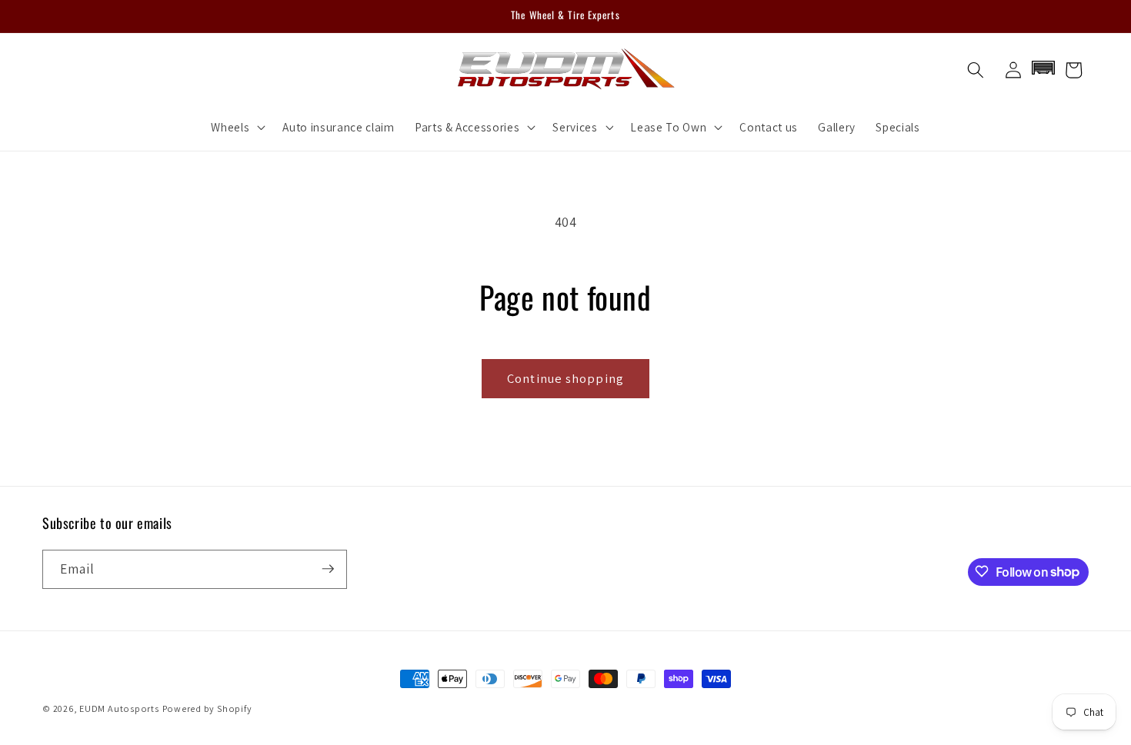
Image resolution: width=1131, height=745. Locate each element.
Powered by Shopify (207, 708)
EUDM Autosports (119, 708)
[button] (236, 127)
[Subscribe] (327, 569)
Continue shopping (565, 378)
